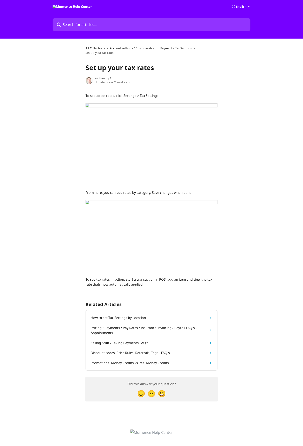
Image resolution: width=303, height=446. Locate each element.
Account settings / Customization (132, 48)
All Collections (95, 48)
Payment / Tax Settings (176, 48)
